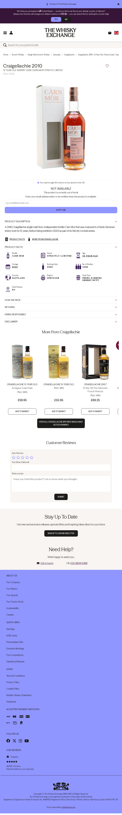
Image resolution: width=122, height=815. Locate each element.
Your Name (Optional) (20, 462)
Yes (56, 19)
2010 (15, 267)
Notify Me (61, 210)
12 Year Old (90, 256)
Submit (61, 497)
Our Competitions (15, 655)
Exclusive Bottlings (15, 648)
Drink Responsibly (15, 314)
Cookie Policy (12, 688)
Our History (11, 588)
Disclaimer (11, 321)
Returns (10, 307)
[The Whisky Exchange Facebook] (8, 741)
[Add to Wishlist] (107, 66)
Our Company (13, 582)
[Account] (11, 33)
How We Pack (13, 300)
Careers (10, 614)
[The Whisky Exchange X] (14, 741)
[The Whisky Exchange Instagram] (20, 741)
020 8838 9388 (79, 563)
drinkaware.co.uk (68, 807)
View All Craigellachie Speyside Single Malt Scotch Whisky (61, 423)
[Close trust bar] (118, 4)
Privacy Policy (13, 682)
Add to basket (22, 411)
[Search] (5, 45)
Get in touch (46, 563)
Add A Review (17, 453)
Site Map (10, 629)
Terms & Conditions (15, 675)
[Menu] (5, 33)
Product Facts (14, 247)
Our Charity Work (14, 601)
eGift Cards (11, 635)
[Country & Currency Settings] (116, 33)
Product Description (17, 221)
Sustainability (12, 608)
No (66, 19)
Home (5, 54)
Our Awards (12, 595)
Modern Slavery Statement (19, 695)
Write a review (17, 473)
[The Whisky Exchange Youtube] (26, 741)
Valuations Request (15, 661)
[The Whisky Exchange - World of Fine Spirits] (60, 32)
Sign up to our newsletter (61, 533)
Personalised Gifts (14, 642)
